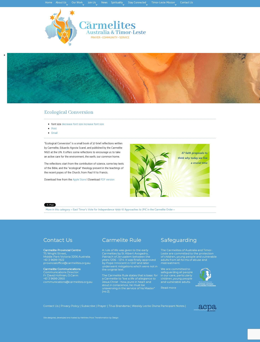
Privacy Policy (70, 306)
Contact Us (50, 306)
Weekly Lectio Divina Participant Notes (158, 306)
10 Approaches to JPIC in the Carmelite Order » (148, 209)
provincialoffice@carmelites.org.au (66, 263)
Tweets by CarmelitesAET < (15, 340)
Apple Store (79, 179)
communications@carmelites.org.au (67, 282)
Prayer (101, 306)
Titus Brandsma (119, 306)
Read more (168, 287)
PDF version (107, 179)
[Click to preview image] (170, 196)
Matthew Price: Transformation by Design (99, 318)
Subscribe (88, 306)
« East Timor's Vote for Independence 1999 (96, 209)
